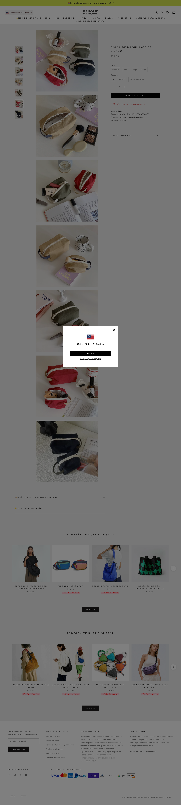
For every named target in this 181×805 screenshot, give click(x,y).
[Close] (114, 330)
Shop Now (90, 353)
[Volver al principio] (176, 601)
